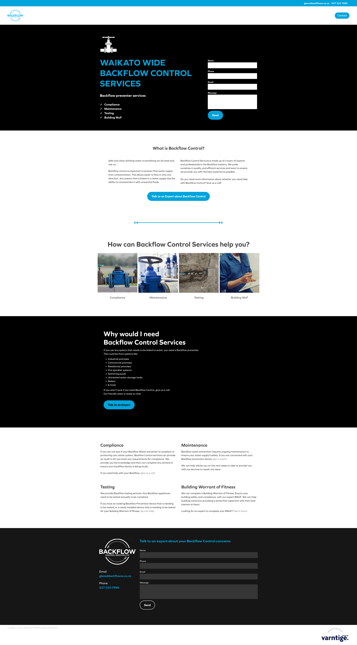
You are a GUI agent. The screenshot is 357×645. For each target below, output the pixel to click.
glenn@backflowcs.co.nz (316, 3)
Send (215, 115)
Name (211, 60)
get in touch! (220, 459)
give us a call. (148, 473)
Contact (342, 15)
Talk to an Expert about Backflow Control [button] (179, 196)
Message (212, 93)
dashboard (27, 628)
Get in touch (240, 511)
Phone (211, 71)
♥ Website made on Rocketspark (45, 628)
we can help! (147, 511)
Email (210, 82)
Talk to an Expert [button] (119, 404)
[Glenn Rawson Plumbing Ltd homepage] (42, 15)
